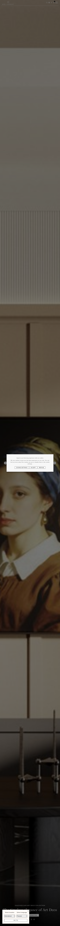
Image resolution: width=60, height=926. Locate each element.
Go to (16, 920)
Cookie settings (22, 467)
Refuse (41, 467)
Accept (33, 467)
